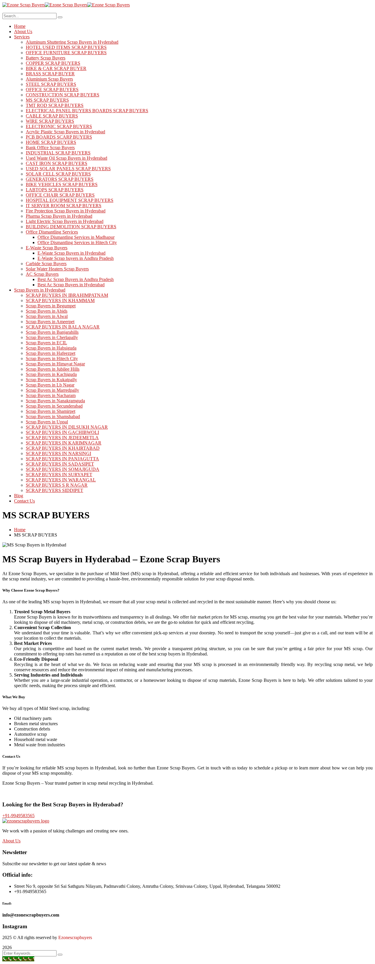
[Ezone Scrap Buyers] (23, 4)
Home (19, 529)
